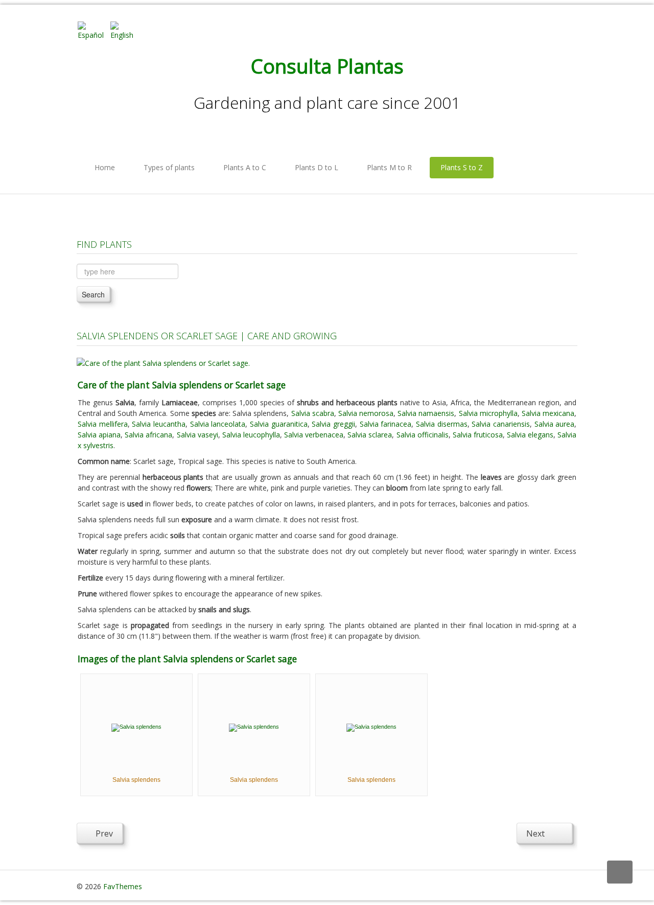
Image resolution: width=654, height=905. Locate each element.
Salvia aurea (554, 424)
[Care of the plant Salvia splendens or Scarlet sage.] (163, 362)
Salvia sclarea (369, 434)
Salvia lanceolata (218, 424)
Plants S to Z (461, 167)
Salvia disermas (442, 424)
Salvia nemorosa (365, 413)
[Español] (93, 30)
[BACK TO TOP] (620, 872)
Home (105, 167)
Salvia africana (148, 434)
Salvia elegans (530, 434)
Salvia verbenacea (313, 434)
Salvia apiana (99, 434)
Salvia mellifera (103, 424)
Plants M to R (389, 167)
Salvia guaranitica (279, 424)
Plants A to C (244, 167)
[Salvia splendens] (136, 727)
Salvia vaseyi (197, 434)
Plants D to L (316, 167)
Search (93, 294)
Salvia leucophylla (251, 434)
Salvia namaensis (426, 413)
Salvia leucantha (158, 424)
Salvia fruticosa (478, 434)
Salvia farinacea (386, 424)
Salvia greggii (333, 424)
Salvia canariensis (501, 424)
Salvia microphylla (488, 413)
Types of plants (169, 167)
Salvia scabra (312, 413)
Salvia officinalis (422, 434)
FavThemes (122, 886)
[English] (125, 30)
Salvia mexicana (548, 413)
